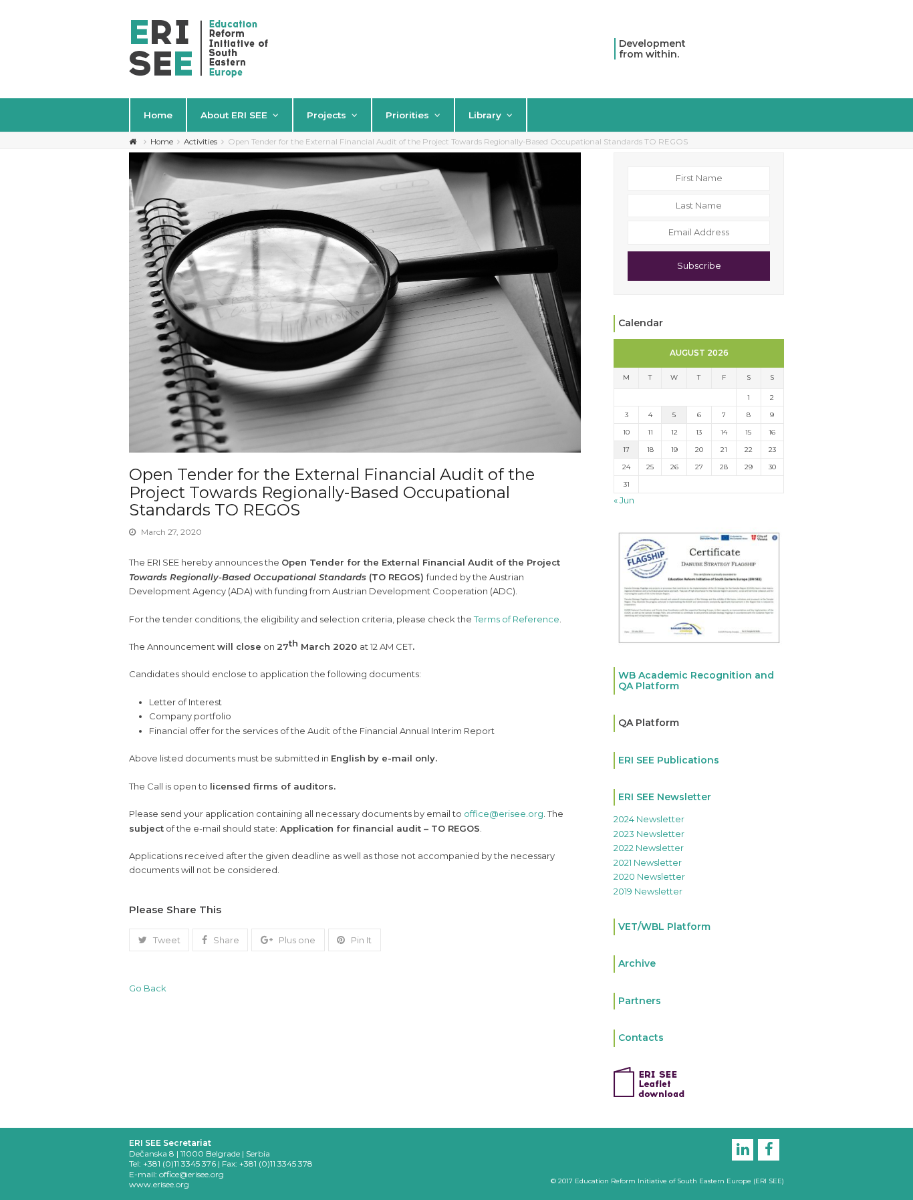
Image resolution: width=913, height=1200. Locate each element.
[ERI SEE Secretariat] (198, 47)
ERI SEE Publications (668, 760)
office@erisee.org (503, 813)
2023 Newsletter (649, 833)
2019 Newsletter (648, 891)
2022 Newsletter (649, 847)
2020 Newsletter (649, 876)
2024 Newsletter (649, 819)
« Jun (624, 500)
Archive (637, 963)
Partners (639, 1001)
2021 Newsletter (648, 862)
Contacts (641, 1038)
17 (626, 449)
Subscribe (699, 265)
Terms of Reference (516, 619)
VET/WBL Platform (664, 927)
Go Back (147, 988)
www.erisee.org (159, 1184)
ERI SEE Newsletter (664, 797)
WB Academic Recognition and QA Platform (696, 680)
